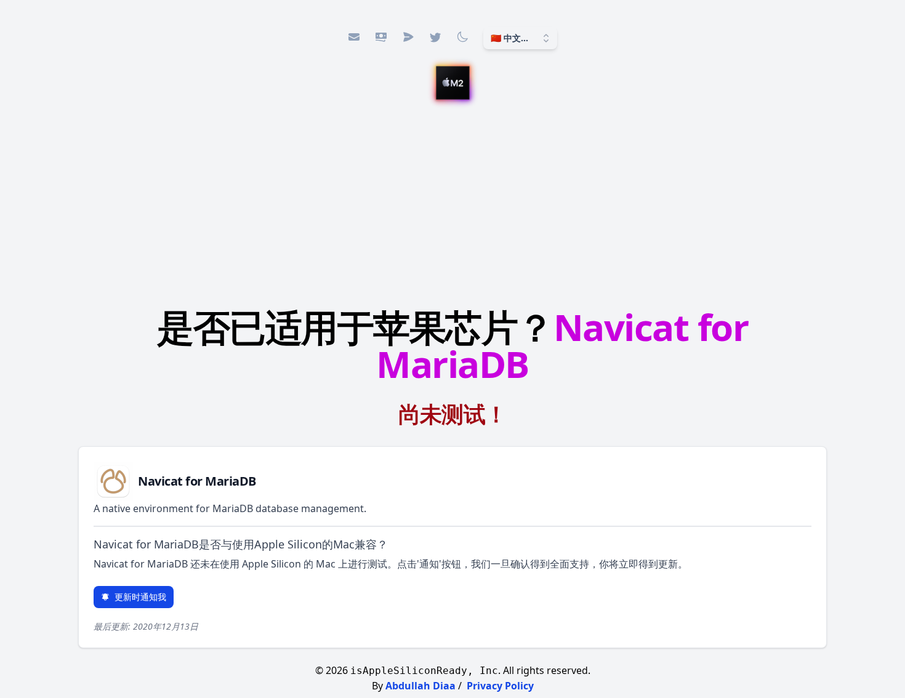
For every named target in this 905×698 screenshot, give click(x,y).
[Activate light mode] (462, 37)
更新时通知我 (140, 597)
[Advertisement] (452, 201)
